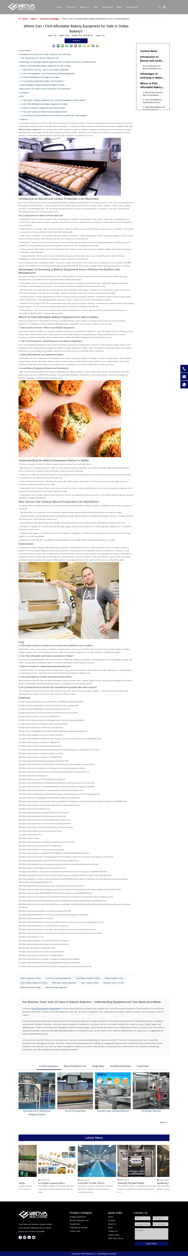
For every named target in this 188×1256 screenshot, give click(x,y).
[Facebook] (20, 1237)
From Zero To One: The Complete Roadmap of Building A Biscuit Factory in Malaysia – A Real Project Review (81, 1183)
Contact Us (132, 7)
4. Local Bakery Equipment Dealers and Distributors (42, 81)
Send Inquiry (151, 1244)
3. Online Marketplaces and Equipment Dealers (40, 77)
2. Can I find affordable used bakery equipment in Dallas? (44, 104)
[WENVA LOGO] (33, 1214)
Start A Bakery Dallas (90, 983)
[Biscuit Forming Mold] (75, 1090)
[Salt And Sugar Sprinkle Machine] (113, 1090)
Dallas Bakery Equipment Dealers (34, 983)
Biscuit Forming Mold (75, 1110)
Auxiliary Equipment (48, 1066)
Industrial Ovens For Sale (113, 983)
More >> (164, 1122)
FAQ (95, 7)
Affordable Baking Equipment (64, 983)
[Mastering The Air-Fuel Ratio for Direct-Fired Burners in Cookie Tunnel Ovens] (165, 1176)
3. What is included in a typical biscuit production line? (43, 108)
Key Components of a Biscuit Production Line (40, 58)
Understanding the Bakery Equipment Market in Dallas (42, 85)
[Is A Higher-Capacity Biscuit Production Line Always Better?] (46, 1176)
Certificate (107, 7)
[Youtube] (29, 1237)
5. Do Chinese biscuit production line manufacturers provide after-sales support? (54, 115)
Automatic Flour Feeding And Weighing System (37, 1112)
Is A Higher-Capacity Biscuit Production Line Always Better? (41, 1183)
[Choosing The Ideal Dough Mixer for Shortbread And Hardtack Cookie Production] (126, 1176)
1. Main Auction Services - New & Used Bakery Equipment (45, 69)
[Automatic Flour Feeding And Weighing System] (37, 1090)
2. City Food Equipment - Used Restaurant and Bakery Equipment (48, 73)
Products (71, 7)
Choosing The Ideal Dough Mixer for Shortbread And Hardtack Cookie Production (121, 1183)
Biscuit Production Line (75, 1066)
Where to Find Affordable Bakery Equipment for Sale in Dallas (45, 66)
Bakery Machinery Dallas (30, 987)
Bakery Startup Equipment (56, 987)
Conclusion (24, 92)
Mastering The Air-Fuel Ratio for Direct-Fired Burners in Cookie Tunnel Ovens (160, 1183)
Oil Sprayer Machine (151, 1110)
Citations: (24, 119)
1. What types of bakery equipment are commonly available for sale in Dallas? (53, 100)
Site (103, 35)
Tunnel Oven (142, 1066)
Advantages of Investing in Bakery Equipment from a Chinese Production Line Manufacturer (58, 62)
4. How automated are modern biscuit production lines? (44, 111)
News (119, 7)
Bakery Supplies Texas (114, 978)
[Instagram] (33, 1237)
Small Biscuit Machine (120, 1066)
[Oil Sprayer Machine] (151, 1090)
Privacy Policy (113, 1235)
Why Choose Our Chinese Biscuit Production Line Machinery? (45, 89)
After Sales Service (115, 1238)
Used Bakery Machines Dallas (88, 978)
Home (59, 7)
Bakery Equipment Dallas (30, 978)
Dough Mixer (98, 1066)
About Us (85, 7)
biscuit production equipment (46, 1008)
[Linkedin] (24, 1237)
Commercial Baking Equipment (58, 978)
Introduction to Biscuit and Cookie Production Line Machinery (45, 54)
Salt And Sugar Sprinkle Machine (113, 1110)
